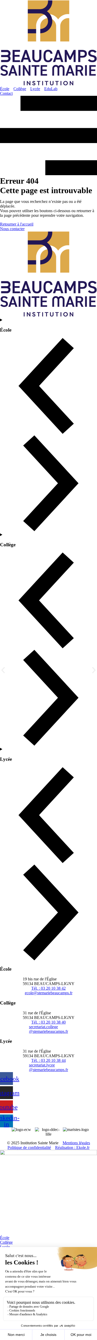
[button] (3, 670)
